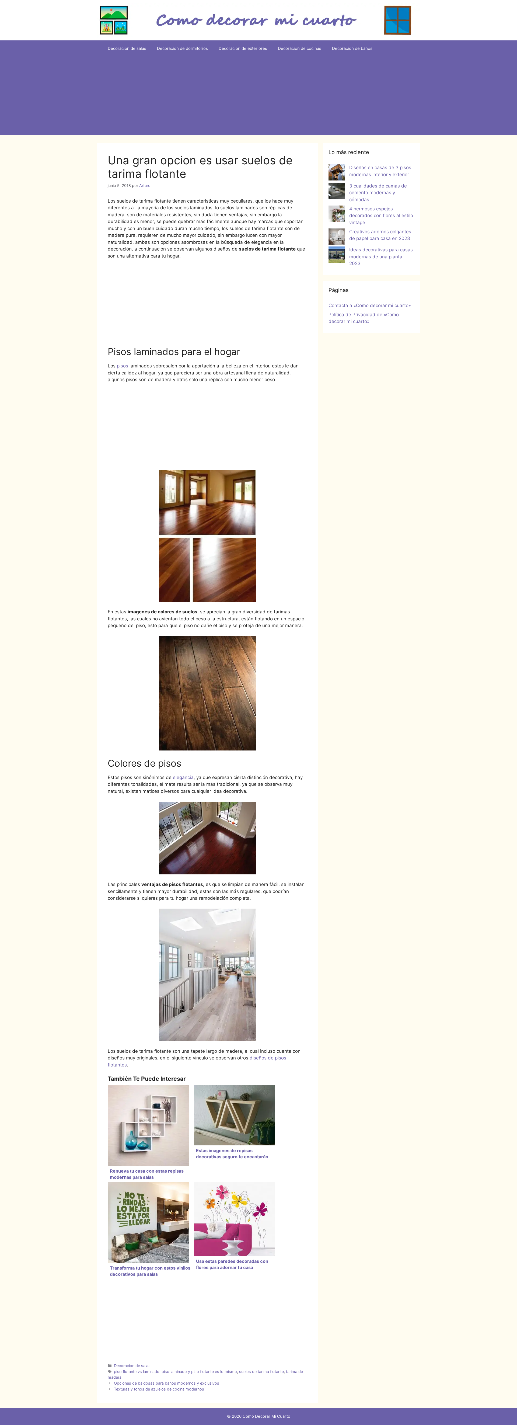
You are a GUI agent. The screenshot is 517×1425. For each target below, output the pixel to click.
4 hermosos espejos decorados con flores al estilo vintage (381, 215)
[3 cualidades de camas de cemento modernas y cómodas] (337, 192)
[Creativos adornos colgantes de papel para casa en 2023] (337, 237)
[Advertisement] (258, 97)
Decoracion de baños (352, 48)
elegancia (183, 777)
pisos (122, 366)
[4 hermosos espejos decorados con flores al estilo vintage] (337, 215)
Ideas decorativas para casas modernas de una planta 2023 (381, 256)
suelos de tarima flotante (261, 1371)
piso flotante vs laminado (136, 1371)
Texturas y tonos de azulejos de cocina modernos (159, 1389)
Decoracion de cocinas (299, 48)
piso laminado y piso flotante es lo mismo (199, 1371)
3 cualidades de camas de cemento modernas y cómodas (378, 192)
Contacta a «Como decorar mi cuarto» (370, 305)
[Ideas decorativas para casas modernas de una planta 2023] (337, 255)
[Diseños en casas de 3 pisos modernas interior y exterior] (337, 173)
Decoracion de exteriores (243, 48)
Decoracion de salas (127, 48)
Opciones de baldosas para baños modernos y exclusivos (166, 1383)
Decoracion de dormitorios (182, 48)
